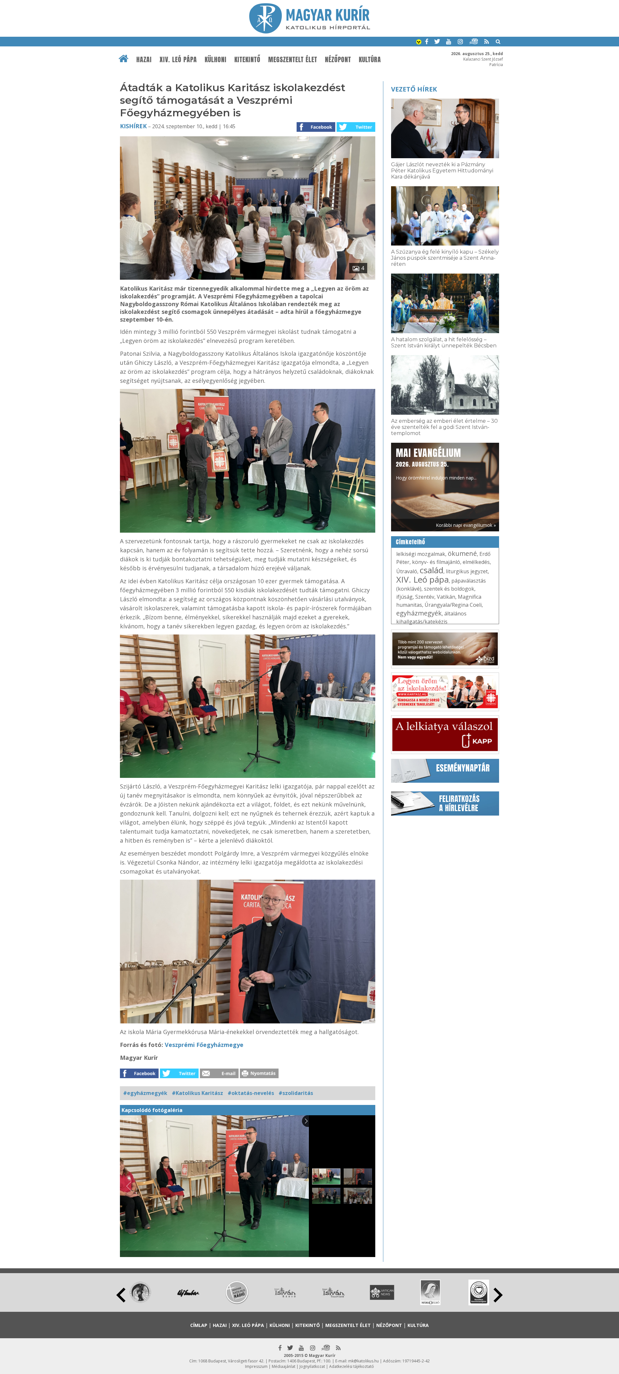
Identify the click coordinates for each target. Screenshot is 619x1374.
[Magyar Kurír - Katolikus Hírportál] (309, 31)
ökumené (462, 553)
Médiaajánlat (283, 1366)
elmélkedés (476, 562)
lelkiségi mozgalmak (420, 553)
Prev (121, 1295)
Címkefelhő (410, 542)
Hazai (144, 59)
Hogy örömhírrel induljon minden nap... (436, 463)
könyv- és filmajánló (436, 562)
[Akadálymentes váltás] (418, 42)
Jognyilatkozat (312, 1366)
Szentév (424, 596)
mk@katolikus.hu (363, 1361)
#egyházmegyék (145, 1093)
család (431, 570)
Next (498, 1295)
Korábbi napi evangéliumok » (466, 525)
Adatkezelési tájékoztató (351, 1366)
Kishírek (133, 126)
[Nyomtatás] (259, 1076)
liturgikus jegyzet (467, 571)
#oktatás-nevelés (251, 1093)
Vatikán (446, 596)
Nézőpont (338, 59)
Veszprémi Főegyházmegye (204, 1045)
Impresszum (256, 1366)
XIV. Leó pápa (178, 59)
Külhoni (216, 59)
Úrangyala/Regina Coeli (453, 604)
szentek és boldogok (449, 588)
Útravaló (406, 571)
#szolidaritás (296, 1093)
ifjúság (404, 596)
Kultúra (370, 59)
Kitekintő (247, 59)
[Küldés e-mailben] (219, 1076)
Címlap (198, 1325)
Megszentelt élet (292, 59)
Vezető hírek (414, 89)
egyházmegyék (419, 613)
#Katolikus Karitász (197, 1093)
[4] (247, 277)
